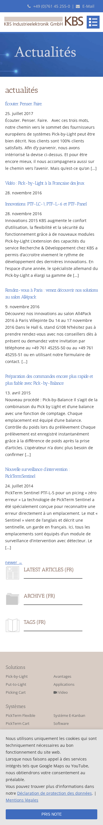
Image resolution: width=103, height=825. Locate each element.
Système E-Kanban (69, 715)
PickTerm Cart (17, 723)
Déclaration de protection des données (54, 793)
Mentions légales (22, 800)
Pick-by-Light (17, 676)
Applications (64, 684)
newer (13, 562)
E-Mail (87, 6)
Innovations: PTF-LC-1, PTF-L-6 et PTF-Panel (46, 204)
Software (61, 723)
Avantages (62, 676)
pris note (51, 814)
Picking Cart (16, 692)
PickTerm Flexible (20, 715)
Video (62, 692)
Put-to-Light (16, 684)
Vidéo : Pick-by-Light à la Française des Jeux (44, 183)
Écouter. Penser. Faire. (23, 103)
